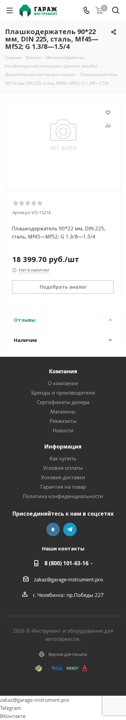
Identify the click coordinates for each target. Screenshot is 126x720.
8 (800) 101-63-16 (66, 563)
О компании (63, 383)
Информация (63, 446)
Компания (63, 371)
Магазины (63, 411)
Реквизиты (63, 420)
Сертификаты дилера (63, 402)
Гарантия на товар (63, 486)
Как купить (63, 458)
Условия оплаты (63, 467)
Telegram (70, 529)
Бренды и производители (63, 392)
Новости (63, 430)
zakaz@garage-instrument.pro (68, 579)
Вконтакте (53, 529)
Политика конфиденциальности (63, 496)
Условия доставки (63, 477)
